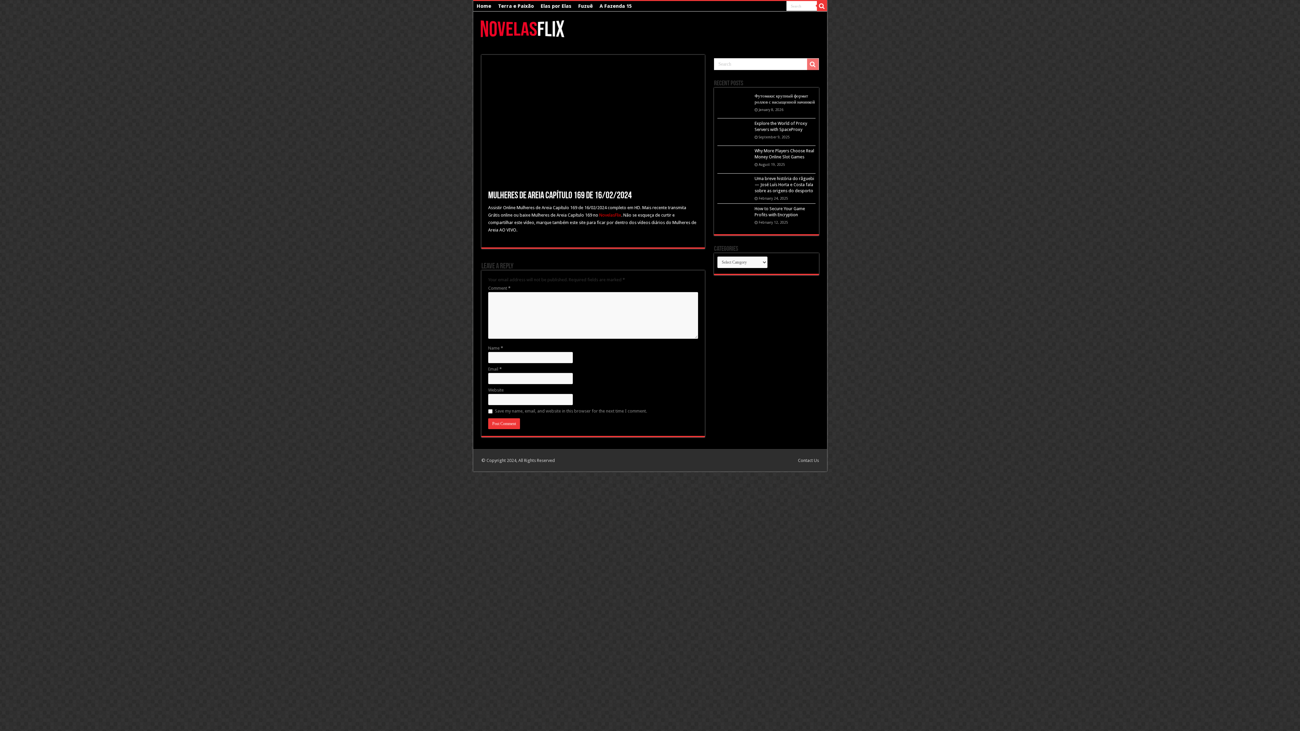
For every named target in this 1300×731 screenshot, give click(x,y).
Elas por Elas (556, 6)
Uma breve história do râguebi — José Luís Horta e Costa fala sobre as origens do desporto (784, 184)
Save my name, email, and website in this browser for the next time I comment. (571, 411)
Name (495, 348)
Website (496, 390)
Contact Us (808, 460)
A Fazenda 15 (616, 6)
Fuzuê (585, 6)
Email (495, 369)
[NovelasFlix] (522, 28)
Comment (499, 288)
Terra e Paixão (516, 6)
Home (484, 6)
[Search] (822, 6)
